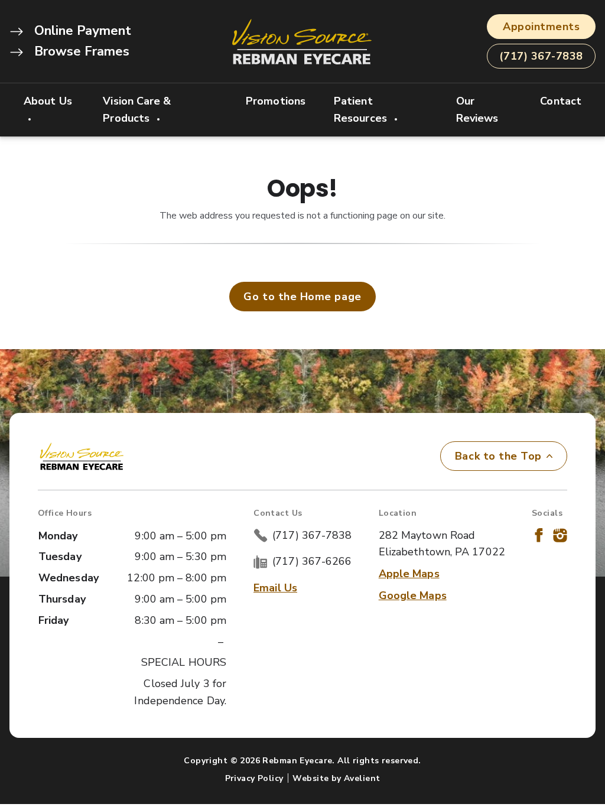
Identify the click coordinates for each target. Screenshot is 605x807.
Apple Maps (409, 574)
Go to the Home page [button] (302, 296)
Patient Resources (362, 109)
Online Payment (81, 31)
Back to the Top (498, 456)
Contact (560, 101)
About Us (48, 101)
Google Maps (413, 595)
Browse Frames (80, 51)
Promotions (275, 101)
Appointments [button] (541, 26)
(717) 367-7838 (312, 535)
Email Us (275, 588)
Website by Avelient (336, 778)
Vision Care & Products (137, 109)
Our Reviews (477, 109)
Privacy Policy (254, 778)
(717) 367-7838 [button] (541, 56)
